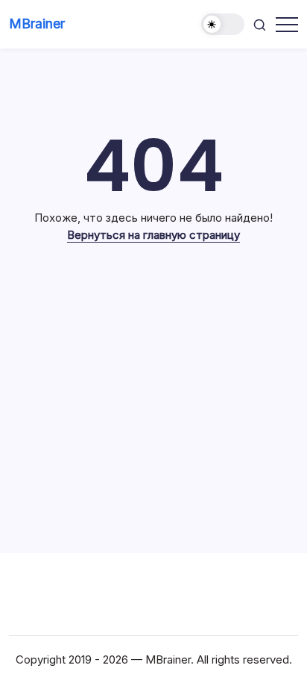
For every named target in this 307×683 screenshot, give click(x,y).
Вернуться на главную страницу (153, 235)
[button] (222, 24)
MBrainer (37, 23)
